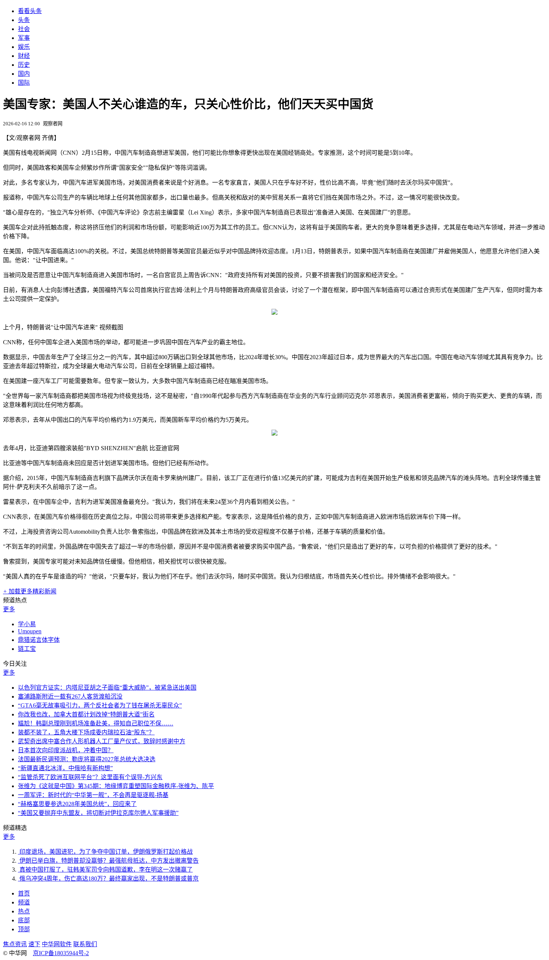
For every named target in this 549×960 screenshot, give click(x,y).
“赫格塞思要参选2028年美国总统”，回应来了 (77, 804)
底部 (24, 920)
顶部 (24, 929)
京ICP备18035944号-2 (61, 953)
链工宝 (27, 649)
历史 (24, 65)
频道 (24, 902)
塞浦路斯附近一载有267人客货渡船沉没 (70, 696)
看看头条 (30, 11)
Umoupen (29, 631)
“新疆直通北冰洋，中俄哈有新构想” (65, 768)
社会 (24, 29)
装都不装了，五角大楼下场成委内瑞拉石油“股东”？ (86, 732)
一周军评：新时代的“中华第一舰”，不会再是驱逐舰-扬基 (93, 795)
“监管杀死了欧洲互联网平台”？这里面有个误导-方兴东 (90, 777)
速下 (34, 944)
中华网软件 (57, 944)
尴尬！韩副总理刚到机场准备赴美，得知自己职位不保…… (95, 723)
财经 (24, 56)
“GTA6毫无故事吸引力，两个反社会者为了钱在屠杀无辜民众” (100, 705)
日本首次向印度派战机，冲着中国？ (66, 750)
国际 (24, 82)
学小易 (27, 624)
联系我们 (85, 944)
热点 (24, 911)
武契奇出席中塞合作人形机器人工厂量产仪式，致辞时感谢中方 (101, 741)
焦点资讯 (15, 944)
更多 (9, 609)
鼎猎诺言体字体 (39, 640)
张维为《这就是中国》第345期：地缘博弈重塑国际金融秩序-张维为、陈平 (116, 786)
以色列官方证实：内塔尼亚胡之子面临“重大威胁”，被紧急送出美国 (107, 687)
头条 (24, 20)
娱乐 (24, 47)
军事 (24, 38)
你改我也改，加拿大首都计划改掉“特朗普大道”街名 (86, 714)
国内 (24, 73)
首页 (24, 893)
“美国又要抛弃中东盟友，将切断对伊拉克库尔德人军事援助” (98, 813)
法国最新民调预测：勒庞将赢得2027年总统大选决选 (86, 759)
